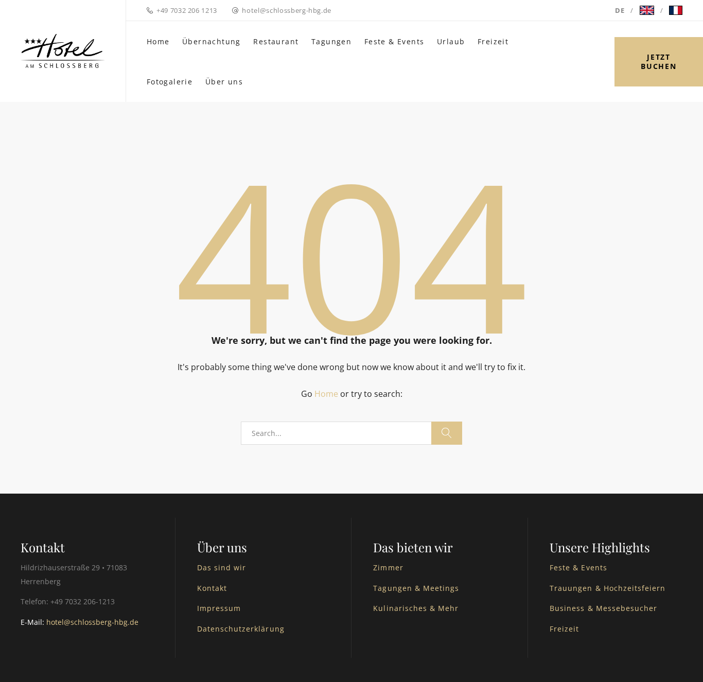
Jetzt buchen (659, 61)
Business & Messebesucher (603, 608)
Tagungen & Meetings (416, 588)
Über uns (224, 81)
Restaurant (275, 41)
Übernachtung (211, 41)
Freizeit (493, 41)
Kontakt (212, 588)
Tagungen (331, 41)
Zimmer (388, 567)
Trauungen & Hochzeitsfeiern (607, 588)
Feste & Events (394, 41)
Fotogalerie (169, 81)
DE (619, 10)
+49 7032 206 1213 (186, 10)
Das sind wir (222, 567)
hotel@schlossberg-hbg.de (286, 10)
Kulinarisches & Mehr (416, 608)
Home (158, 41)
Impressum (219, 608)
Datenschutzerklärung (241, 629)
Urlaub (451, 41)
